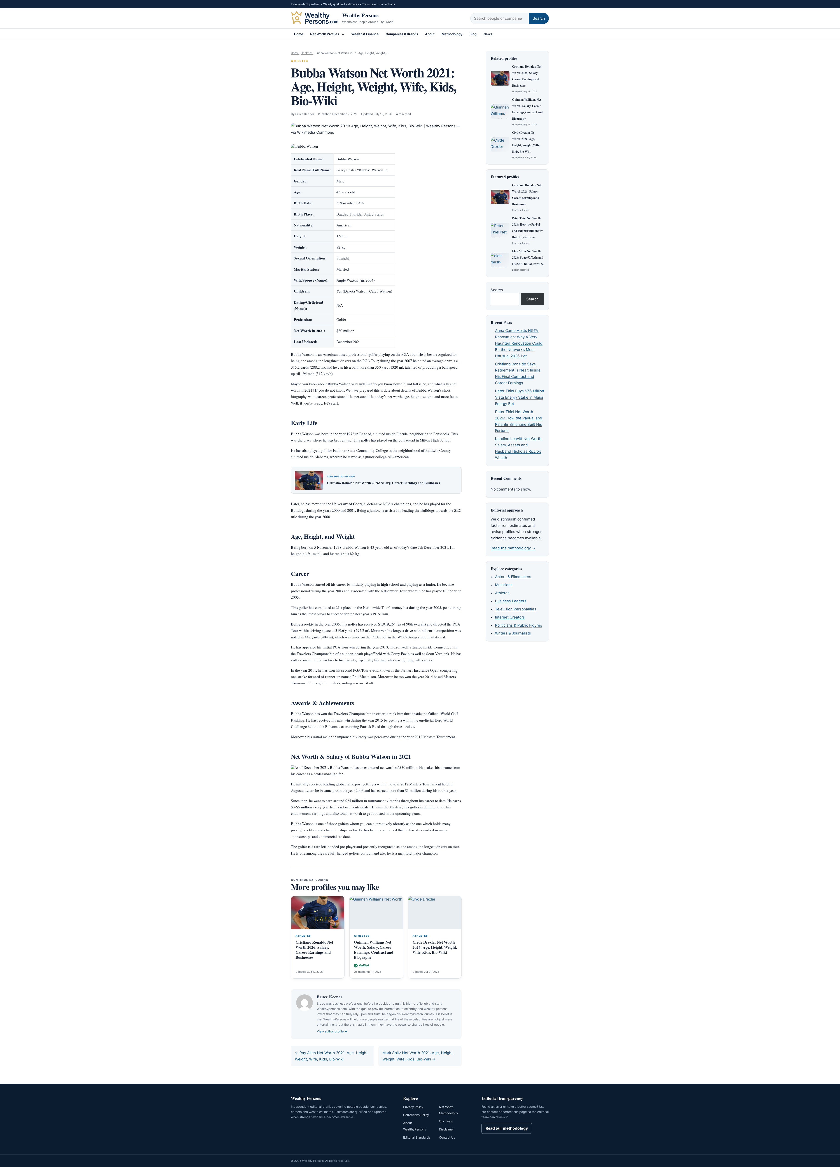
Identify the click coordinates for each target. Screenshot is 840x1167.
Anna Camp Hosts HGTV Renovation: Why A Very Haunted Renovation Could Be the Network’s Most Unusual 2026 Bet (518, 343)
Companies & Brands (402, 34)
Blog (472, 34)
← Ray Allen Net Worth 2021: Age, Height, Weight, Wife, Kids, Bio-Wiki (332, 1056)
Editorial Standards (416, 1137)
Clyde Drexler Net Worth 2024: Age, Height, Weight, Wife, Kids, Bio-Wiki (435, 947)
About (430, 34)
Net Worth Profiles (324, 34)
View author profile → (332, 1031)
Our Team (446, 1121)
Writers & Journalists (513, 633)
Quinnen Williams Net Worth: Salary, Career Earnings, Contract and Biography (373, 949)
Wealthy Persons (360, 15)
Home (298, 34)
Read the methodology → (513, 548)
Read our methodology (507, 1128)
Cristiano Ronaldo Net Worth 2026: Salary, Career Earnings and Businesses (383, 482)
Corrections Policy (416, 1115)
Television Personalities (515, 609)
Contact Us (447, 1137)
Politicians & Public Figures (518, 625)
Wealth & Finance (365, 34)
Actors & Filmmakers (513, 577)
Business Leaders (510, 601)
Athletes (307, 53)
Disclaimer (446, 1129)
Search (539, 18)
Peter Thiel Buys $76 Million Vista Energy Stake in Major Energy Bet (519, 397)
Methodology (452, 34)
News (487, 34)
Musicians (504, 585)
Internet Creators (510, 617)
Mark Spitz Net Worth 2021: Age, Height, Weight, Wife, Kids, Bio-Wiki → (418, 1056)
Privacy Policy (413, 1107)
